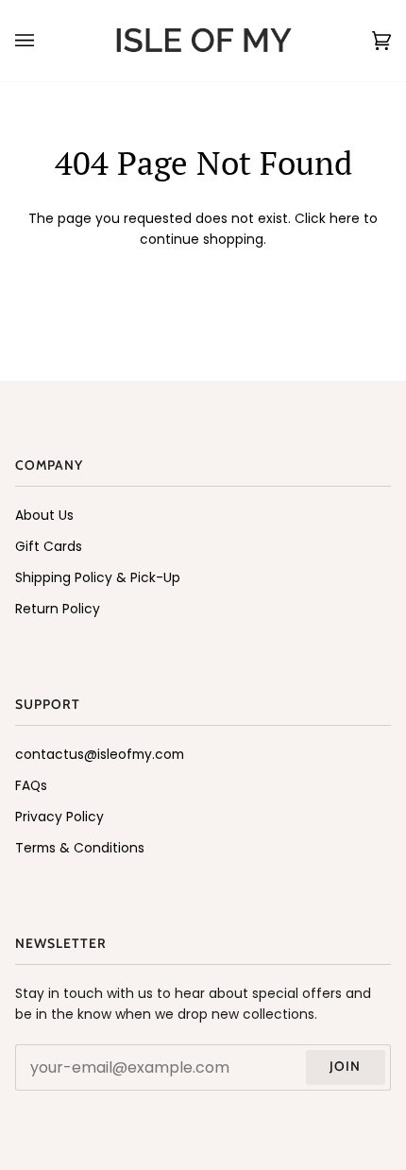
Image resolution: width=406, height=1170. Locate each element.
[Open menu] (43, 40)
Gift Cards (48, 547)
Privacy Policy (59, 817)
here (345, 219)
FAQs (31, 786)
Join (345, 1066)
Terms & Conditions (79, 848)
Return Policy (57, 609)
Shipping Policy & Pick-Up (97, 578)
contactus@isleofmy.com (99, 755)
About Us (44, 516)
